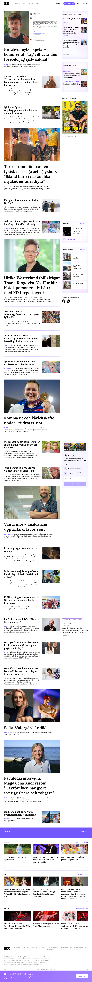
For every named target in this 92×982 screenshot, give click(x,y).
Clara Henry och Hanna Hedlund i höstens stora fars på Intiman (71, 75)
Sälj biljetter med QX (70, 239)
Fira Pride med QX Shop (71, 84)
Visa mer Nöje (82, 874)
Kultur (65, 22)
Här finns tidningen (66, 947)
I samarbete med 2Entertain (68, 70)
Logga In (59, 3)
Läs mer (64, 635)
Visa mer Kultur (81, 908)
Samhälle (17, 3)
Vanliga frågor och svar (38, 947)
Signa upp (82, 976)
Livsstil (65, 35)
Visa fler (66, 54)
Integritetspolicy (80, 947)
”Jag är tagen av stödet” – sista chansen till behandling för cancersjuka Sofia (71, 30)
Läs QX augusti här (68, 137)
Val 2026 (38, 3)
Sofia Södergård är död (71, 19)
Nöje (24, 3)
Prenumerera (69, 3)
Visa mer (82, 223)
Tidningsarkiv (53, 947)
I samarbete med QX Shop (71, 82)
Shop (31, 3)
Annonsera (17, 947)
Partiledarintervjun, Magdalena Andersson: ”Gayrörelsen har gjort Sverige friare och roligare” (71, 44)
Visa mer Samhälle (81, 842)
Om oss (25, 947)
